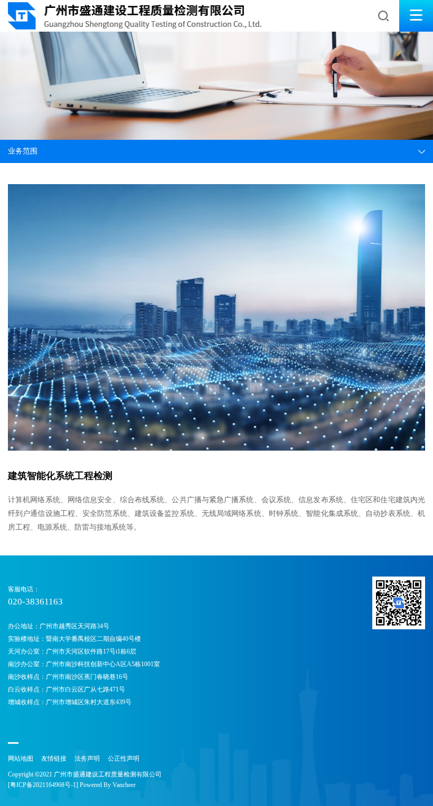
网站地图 (20, 758)
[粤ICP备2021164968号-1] (43, 785)
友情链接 (54, 758)
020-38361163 (35, 602)
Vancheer (124, 785)
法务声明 (87, 758)
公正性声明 (123, 758)
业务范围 (22, 151)
